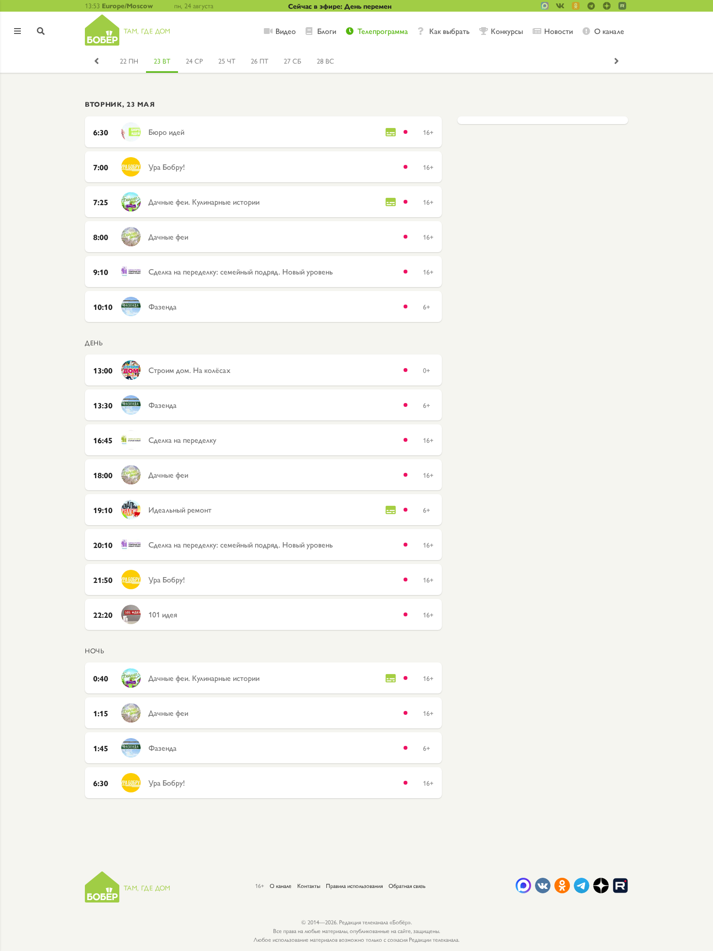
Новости (558, 31)
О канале (609, 31)
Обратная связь (407, 885)
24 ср (194, 60)
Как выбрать (449, 31)
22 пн (129, 60)
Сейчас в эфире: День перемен (339, 6)
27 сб (292, 60)
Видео (285, 31)
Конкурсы (507, 31)
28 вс (325, 60)
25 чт (226, 60)
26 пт (259, 60)
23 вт (162, 60)
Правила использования (354, 885)
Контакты (308, 885)
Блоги (326, 31)
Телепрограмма (382, 31)
